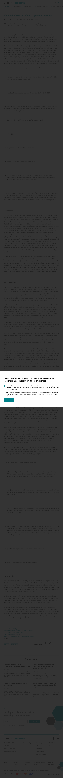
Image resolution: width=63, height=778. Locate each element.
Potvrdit (8, 400)
